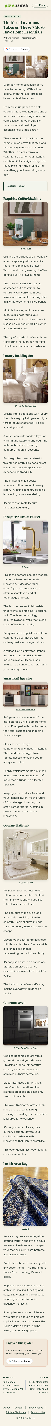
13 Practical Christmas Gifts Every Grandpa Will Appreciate (13, 1385)
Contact (19, 1407)
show (22, 186)
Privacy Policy (35, 1407)
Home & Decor (12, 17)
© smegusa (25, 249)
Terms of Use (38, 1412)
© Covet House (25, 883)
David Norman (12, 38)
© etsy (25, 1228)
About (6, 1407)
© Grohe (26, 567)
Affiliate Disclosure (16, 1412)
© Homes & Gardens (25, 709)
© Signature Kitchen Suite (26, 1048)
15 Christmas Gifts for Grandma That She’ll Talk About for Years (38, 1385)
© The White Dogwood (25, 406)
